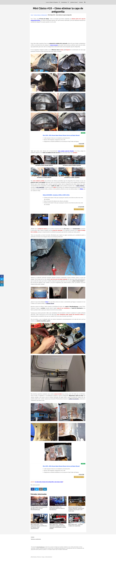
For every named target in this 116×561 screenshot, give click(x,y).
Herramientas (64, 2)
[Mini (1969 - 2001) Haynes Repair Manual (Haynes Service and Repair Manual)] (37, 139)
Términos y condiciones (36, 539)
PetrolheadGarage (40, 546)
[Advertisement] (58, 32)
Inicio (32, 15)
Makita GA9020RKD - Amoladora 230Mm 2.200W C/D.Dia (56, 195)
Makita (81, 189)
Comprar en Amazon (79, 146)
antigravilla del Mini (35, 20)
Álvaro (46, 302)
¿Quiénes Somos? (74, 2)
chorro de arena (54, 45)
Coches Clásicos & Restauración (40, 15)
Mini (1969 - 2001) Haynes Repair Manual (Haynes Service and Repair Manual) (61, 135)
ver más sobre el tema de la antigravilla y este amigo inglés (49, 481)
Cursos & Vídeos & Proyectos (52, 2)
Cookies (32, 537)
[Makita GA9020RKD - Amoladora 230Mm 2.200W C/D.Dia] (37, 198)
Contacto (81, 2)
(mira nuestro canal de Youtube (66, 151)
